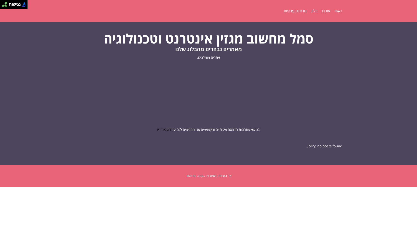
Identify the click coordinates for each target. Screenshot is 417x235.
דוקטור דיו (164, 129)
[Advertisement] (208, 93)
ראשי (338, 10)
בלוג (314, 10)
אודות (326, 10)
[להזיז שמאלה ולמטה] (3, 6)
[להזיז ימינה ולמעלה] (6, 3)
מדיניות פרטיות (295, 10)
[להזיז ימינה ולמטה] (6, 6)
